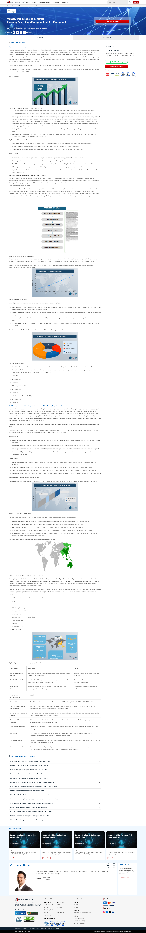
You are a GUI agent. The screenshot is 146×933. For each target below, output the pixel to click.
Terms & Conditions (19, 931)
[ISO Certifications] (54, 922)
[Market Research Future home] (16, 2)
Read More (14, 858)
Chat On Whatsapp (117, 62)
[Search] (130, 2)
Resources (56, 2)
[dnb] (19, 919)
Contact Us (76, 904)
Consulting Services (49, 909)
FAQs (58, 915)
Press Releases (60, 912)
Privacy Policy (27, 931)
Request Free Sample (112, 21)
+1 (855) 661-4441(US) (79, 918)
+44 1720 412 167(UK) (79, 921)
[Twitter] (110, 912)
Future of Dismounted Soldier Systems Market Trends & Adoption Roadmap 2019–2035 (127, 871)
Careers (76, 907)
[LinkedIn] (113, 912)
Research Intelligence (44, 2)
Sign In (136, 2)
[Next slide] (114, 865)
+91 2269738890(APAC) (79, 923)
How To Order (47, 915)
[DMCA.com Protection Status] (29, 919)
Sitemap (46, 912)
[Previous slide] (108, 865)
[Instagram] (104, 912)
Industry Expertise (31, 2)
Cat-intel (46, 907)
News (58, 909)
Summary (40, 37)
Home (8, 5)
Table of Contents (106, 37)
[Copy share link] (21, 32)
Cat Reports (14, 5)
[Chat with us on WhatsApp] (14, 32)
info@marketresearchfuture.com (82, 912)
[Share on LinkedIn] (17, 32)
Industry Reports (48, 904)
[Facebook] (107, 912)
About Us (64, 2)
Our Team (59, 907)
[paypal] (20, 913)
